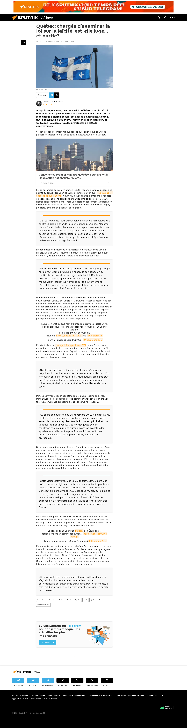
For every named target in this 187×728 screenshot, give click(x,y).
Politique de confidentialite (74, 695)
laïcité (86, 600)
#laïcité (79, 530)
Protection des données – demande (130, 695)
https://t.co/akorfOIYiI (95, 533)
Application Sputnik (20, 699)
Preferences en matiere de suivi (44, 699)
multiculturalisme (43, 605)
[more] (108, 182)
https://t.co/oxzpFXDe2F (69, 335)
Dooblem (50, 90)
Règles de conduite (155, 695)
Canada (101, 600)
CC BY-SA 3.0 (41, 90)
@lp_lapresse (94, 335)
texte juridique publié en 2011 (71, 345)
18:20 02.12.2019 (43, 41)
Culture (61, 600)
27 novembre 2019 (92, 339)
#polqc (74, 536)
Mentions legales (38, 695)
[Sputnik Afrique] (26, 21)
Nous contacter (54, 695)
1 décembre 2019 (97, 540)
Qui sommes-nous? (20, 695)
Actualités (52, 600)
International (41, 600)
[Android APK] (166, 708)
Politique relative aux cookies (100, 695)
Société (69, 600)
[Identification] (158, 17)
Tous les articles (48, 105)
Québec (93, 600)
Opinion (78, 600)
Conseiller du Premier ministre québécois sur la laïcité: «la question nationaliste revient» (73, 176)
